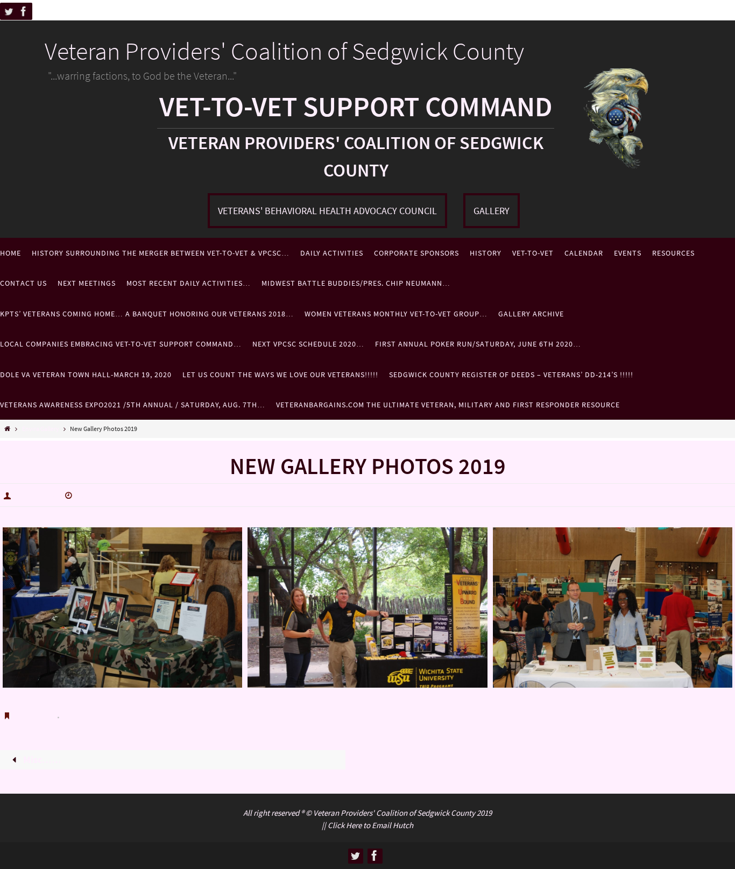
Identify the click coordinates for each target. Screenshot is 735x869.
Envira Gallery (40, 429)
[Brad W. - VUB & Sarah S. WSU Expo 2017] (367, 607)
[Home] (7, 429)
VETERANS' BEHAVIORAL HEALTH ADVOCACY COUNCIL (327, 210)
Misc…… (41, 759)
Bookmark (37, 715)
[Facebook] (23, 11)
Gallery (491, 210)
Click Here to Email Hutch (370, 825)
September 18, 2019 (114, 495)
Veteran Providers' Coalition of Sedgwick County (284, 51)
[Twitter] (8, 11)
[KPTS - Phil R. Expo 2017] (612, 607)
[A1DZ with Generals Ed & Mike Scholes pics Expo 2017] (122, 607)
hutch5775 (36, 495)
